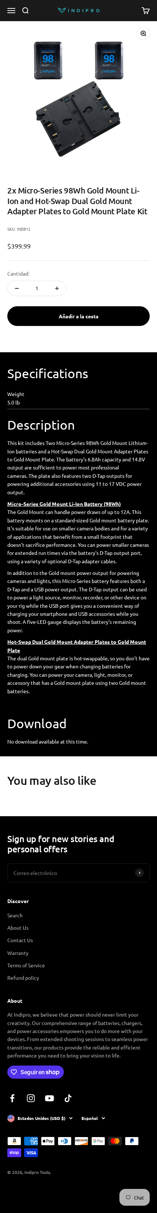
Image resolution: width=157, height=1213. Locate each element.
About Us (17, 927)
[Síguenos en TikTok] (68, 1098)
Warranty (17, 952)
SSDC (34, 1191)
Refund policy (23, 977)
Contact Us (20, 940)
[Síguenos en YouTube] (49, 1098)
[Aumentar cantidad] (57, 288)
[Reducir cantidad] (17, 288)
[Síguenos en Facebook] (12, 1098)
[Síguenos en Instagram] (31, 1098)
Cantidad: (18, 273)
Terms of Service (26, 965)
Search (15, 915)
